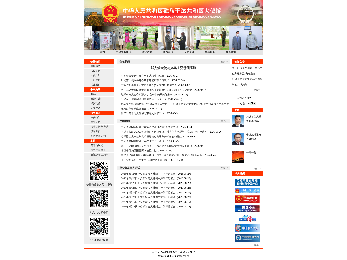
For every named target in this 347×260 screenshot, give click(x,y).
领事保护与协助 (99, 126)
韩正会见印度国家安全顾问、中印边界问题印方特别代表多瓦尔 (156, 146)
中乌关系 (95, 89)
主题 (92, 140)
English (258, 23)
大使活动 (96, 75)
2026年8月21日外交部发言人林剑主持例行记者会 (148, 192)
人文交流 (189, 52)
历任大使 (96, 80)
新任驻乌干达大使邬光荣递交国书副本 (142, 113)
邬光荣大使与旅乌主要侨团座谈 (173, 68)
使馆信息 (95, 61)
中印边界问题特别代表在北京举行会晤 (142, 141)
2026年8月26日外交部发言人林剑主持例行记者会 (148, 178)
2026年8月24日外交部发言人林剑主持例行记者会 (148, 187)
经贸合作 (168, 52)
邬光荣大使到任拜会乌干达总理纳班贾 (142, 75)
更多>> (224, 61)
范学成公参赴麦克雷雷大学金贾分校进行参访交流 (149, 85)
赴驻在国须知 (98, 136)
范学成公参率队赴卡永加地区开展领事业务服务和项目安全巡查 (156, 90)
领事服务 (210, 52)
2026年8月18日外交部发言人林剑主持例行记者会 (148, 206)
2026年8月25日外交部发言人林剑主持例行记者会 (148, 183)
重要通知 (96, 117)
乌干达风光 (97, 145)
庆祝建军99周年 (99, 154)
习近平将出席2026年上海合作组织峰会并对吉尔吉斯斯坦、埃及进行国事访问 (164, 131)
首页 (102, 52)
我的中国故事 (98, 150)
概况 (93, 94)
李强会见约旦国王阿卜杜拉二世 (139, 150)
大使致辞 (96, 66)
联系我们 (231, 52)
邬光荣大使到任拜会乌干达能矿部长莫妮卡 (145, 80)
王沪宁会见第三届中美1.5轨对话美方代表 (144, 160)
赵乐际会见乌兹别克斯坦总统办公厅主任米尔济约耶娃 (151, 136)
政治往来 (147, 52)
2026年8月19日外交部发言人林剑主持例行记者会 (148, 202)
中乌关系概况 (123, 52)
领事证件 (96, 122)
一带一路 (251, 152)
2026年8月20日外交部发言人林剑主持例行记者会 (148, 197)
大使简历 (96, 70)
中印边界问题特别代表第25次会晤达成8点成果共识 (149, 127)
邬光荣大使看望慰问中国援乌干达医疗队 (144, 99)
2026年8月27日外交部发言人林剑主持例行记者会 (148, 173)
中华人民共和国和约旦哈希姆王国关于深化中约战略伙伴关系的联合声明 (161, 155)
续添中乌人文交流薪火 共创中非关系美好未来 (146, 94)
